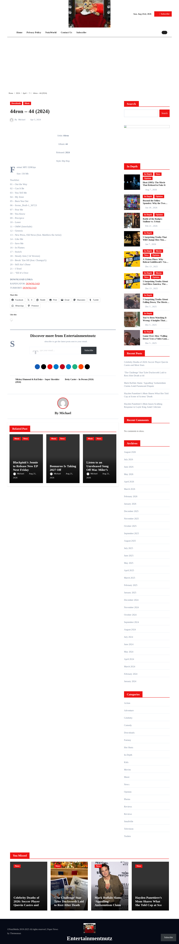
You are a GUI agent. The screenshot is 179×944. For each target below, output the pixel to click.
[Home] (11, 32)
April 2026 (129, 481)
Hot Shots (128, 747)
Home (19, 32)
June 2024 (128, 644)
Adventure (129, 710)
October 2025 (130, 526)
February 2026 (130, 496)
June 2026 (128, 467)
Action (127, 703)
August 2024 (130, 629)
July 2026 (128, 459)
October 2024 (130, 615)
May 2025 (128, 563)
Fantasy (127, 740)
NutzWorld (51, 32)
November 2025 (131, 518)
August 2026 (130, 452)
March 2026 (129, 489)
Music (27, 103)
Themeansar (15, 933)
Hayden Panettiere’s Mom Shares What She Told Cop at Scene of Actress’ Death (150, 903)
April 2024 (129, 659)
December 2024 (131, 600)
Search (131, 103)
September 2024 (131, 622)
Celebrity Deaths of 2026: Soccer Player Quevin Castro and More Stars (27, 903)
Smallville (128, 821)
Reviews (128, 806)
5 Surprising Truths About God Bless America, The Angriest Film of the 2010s (155, 284)
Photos (127, 799)
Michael (21, 119)
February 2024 (130, 674)
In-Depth (148, 174)
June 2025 (128, 555)
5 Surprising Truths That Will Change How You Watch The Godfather (155, 240)
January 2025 (130, 592)
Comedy (128, 725)
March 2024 (129, 666)
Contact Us (66, 32)
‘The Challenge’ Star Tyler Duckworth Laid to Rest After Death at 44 (69, 903)
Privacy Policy (34, 32)
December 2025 (131, 511)
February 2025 (130, 585)
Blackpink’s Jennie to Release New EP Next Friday (25, 466)
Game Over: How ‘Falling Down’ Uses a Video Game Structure (155, 338)
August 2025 (130, 541)
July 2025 (128, 548)
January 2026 (130, 504)
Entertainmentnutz (89, 938)
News (25, 439)
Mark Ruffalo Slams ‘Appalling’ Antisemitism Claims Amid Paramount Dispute (108, 905)
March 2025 (129, 578)
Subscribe (81, 32)
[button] (170, 32)
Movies (159, 251)
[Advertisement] (90, 62)
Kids (126, 762)
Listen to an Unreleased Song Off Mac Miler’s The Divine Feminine (97, 470)
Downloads (16, 103)
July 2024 (128, 637)
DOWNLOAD (33, 283)
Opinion (147, 178)
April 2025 (129, 570)
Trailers (127, 836)
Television (128, 829)
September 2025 (131, 533)
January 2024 (130, 681)
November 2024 (131, 607)
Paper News (52, 929)
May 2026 (128, 474)
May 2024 (128, 652)
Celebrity (128, 718)
